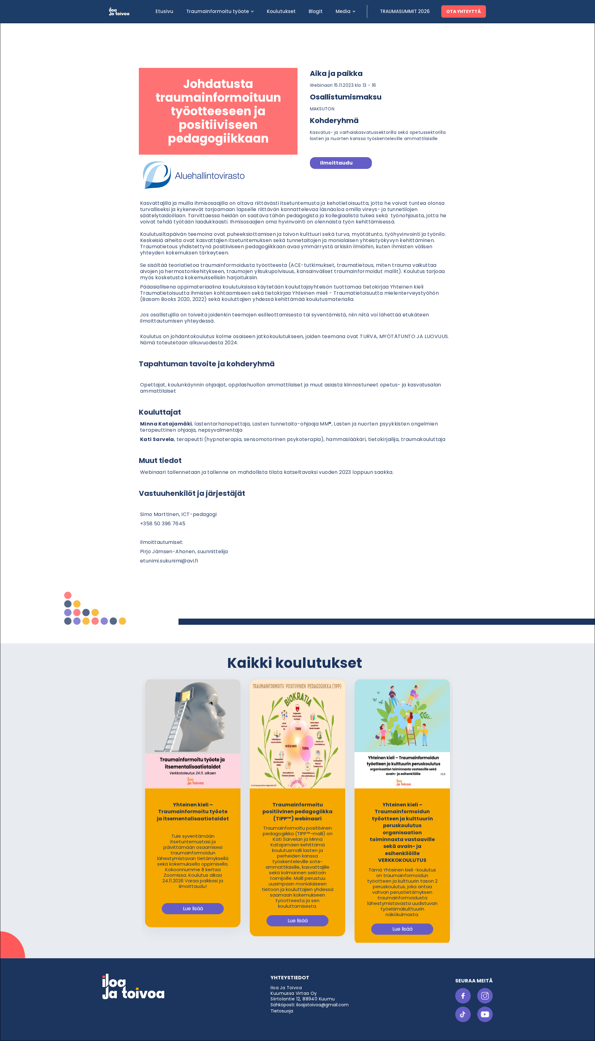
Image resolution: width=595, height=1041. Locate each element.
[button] (220, 11)
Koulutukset (281, 11)
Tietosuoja (282, 1011)
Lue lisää (193, 908)
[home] (129, 11)
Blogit (316, 11)
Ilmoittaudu (336, 162)
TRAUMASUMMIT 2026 (405, 11)
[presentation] (149, 797)
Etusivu (164, 11)
